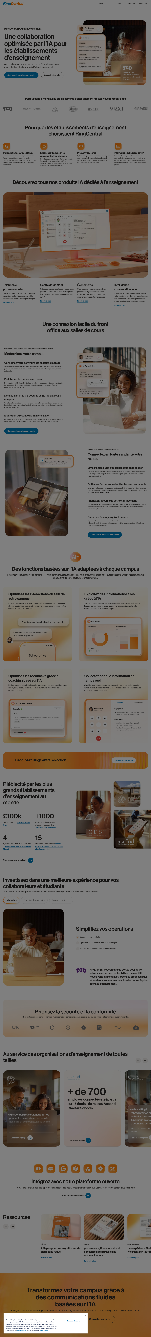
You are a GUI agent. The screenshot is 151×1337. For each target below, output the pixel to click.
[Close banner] (85, 1315)
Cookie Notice (21, 1330)
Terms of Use (43, 1330)
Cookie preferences (73, 1321)
